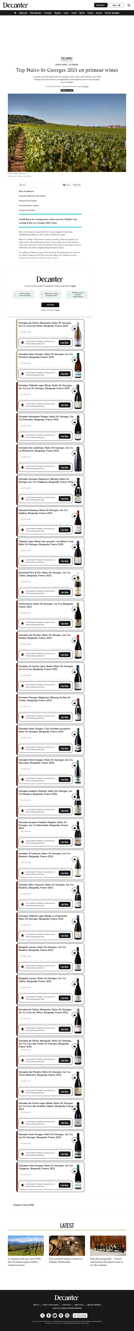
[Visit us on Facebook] (48, 1315)
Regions (58, 12)
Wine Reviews (35, 12)
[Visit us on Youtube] (55, 1315)
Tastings (86, 86)
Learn (66, 12)
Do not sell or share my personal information (67, 1308)
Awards (99, 12)
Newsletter (78, 185)
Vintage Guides (61, 64)
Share (23, 185)
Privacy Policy (79, 1305)
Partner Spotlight (112, 12)
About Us (36, 1305)
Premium (48, 12)
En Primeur (73, 64)
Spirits (82, 12)
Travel (74, 12)
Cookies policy (66, 1305)
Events (90, 12)
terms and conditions (93, 1305)
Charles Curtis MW (54, 86)
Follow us (68, 185)
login (73, 286)
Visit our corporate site (94, 1321)
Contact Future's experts (51, 1305)
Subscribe (100, 5)
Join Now (64, 342)
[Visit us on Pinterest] (61, 1315)
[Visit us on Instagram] (67, 1315)
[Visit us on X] (42, 1315)
